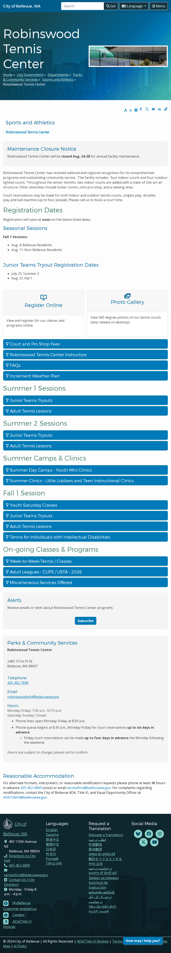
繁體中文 (52, 844)
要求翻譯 (95, 849)
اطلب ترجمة (97, 840)
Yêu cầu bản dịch (103, 906)
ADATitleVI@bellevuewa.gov (25, 797)
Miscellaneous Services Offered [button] (40, 582)
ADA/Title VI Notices (93, 941)
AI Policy (20, 946)
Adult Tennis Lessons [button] (30, 410)
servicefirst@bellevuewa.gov (89, 787)
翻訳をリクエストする (105, 859)
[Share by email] (153, 109)
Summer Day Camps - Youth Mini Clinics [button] (50, 469)
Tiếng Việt (54, 863)
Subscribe (86, 621)
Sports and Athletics (58, 79)
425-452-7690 (18, 682)
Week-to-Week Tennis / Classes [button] (40, 561)
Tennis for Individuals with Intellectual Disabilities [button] (59, 536)
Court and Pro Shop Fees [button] (34, 343)
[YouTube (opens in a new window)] (154, 842)
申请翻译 (95, 844)
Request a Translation (106, 835)
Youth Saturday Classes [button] (33, 504)
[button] (165, 109)
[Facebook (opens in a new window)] (149, 834)
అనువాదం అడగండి (101, 892)
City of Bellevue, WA (21, 6)
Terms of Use (122, 941)
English (52, 830)
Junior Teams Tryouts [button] (30, 400)
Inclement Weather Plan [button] (34, 375)
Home (8, 74)
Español (52, 835)
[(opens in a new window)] (138, 834)
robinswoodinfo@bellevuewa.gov (33, 696)
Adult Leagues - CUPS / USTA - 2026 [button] (45, 571)
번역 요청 (96, 864)
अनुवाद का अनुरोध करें (102, 854)
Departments (58, 74)
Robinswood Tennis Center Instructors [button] (48, 354)
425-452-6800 (31, 787)
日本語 (51, 849)
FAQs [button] (14, 365)
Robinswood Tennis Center (27, 132)
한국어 (51, 854)
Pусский (52, 859)
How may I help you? (143, 940)
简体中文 (52, 839)
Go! (113, 6)
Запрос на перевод (103, 878)
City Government (30, 74)
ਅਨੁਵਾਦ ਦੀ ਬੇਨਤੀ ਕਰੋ (103, 873)
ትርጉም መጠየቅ (99, 911)
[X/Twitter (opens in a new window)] (143, 842)
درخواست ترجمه (100, 868)
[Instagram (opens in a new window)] (160, 834)
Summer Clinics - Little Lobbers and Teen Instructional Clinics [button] (71, 480)
